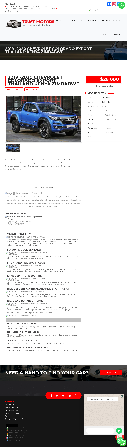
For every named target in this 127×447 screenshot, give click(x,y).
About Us (92, 21)
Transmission (110, 124)
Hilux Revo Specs (109, 21)
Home (49, 21)
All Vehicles (62, 21)
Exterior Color (111, 115)
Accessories (78, 21)
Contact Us (111, 373)
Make (90, 98)
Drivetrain (109, 132)
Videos (106, 34)
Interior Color (110, 119)
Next (79, 148)
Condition (106, 111)
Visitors (9, 402)
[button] (122, 396)
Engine (108, 128)
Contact (117, 34)
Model (90, 102)
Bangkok (94, 10)
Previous (7, 148)
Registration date (93, 108)
